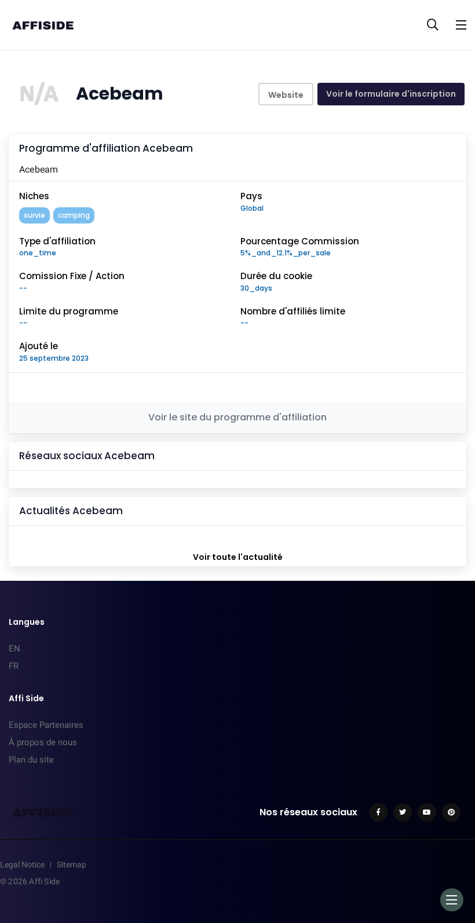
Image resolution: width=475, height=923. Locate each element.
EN (14, 648)
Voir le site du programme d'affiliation (237, 417)
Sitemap (71, 864)
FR (14, 666)
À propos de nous (43, 742)
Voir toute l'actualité (238, 557)
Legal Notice (22, 864)
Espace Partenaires (46, 725)
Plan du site (31, 759)
